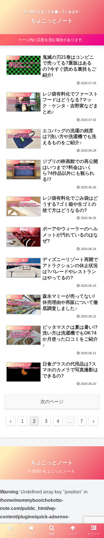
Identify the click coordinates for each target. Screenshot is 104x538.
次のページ (52, 401)
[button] (93, 484)
